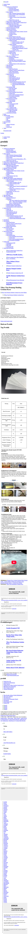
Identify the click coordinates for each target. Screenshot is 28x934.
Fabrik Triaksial (12, 44)
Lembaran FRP (12, 107)
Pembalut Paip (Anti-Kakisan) (16, 59)
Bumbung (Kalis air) (14, 57)
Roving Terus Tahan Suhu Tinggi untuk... (14, 635)
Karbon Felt (12, 93)
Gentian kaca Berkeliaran (12, 6)
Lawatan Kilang (10, 116)
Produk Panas (4, 718)
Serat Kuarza (9, 67)
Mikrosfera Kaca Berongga (12, 23)
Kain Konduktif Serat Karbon (16, 92)
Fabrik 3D (11, 75)
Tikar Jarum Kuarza (13, 71)
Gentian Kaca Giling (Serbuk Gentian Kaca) (16, 22)
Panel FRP (11, 105)
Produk (5, 5)
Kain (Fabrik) (12, 89)
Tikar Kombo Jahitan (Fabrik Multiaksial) (15, 38)
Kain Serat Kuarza (13, 69)
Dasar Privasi (24, 718)
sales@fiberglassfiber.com (13, 675)
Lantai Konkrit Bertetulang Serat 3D (17, 81)
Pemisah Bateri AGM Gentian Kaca (17, 63)
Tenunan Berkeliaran (11, 29)
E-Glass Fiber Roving (20, 720)
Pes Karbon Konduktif (14, 96)
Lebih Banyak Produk (11, 112)
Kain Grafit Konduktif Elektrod (16, 94)
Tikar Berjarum (9, 65)
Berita (4, 114)
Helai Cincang (9, 12)
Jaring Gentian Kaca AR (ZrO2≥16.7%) (13, 661)
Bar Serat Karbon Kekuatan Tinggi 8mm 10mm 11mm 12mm (14, 652)
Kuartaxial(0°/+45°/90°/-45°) (15, 50)
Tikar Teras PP (12, 53)
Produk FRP (9, 102)
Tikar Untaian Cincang (11, 30)
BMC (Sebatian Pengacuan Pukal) (17, 13)
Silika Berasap (12, 111)
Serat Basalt (9, 66)
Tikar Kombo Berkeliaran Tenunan (17, 39)
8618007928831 (7, 753)
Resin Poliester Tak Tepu (15, 36)
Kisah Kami (9, 127)
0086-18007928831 (7, 731)
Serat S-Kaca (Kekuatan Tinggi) (13, 21)
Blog (4, 123)
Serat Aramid (12, 101)
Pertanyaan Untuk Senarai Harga (8, 715)
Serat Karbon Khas (10, 90)
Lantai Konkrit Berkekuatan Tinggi (17, 218)
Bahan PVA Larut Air (14, 19)
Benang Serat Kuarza (14, 72)
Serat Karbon (12, 99)
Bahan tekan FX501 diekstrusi (15, 667)
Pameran (8, 120)
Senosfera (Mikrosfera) (14, 26)
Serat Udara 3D (12, 80)
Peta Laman (10, 718)
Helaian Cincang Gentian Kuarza (16, 70)
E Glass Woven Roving (13, 719)
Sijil (7, 119)
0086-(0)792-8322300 (12, 674)
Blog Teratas (17, 718)
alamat (4, 672)
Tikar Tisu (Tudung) (10, 56)
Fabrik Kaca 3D (10, 74)
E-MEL (5, 675)
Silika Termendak (13, 110)
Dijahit (10, 35)
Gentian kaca (5, 720)
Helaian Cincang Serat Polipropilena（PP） (16, 159)
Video (4, 128)
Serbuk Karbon (12, 97)
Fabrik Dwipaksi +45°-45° (18, 41)
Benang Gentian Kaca (14, 10)
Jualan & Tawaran (10, 124)
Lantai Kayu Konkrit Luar (18, 83)
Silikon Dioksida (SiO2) (11, 109)
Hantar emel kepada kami (6, 321)
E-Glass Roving (4, 719)
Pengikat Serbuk (13, 34)
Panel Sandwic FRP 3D (14, 78)
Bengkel (8, 118)
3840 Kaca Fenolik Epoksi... (14, 254)
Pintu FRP (11, 106)
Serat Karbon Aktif (10, 87)
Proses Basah (12, 15)
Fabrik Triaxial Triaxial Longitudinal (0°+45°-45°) (18, 46)
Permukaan (11, 58)
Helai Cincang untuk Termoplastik (17, 14)
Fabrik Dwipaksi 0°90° (17, 43)
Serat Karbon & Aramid (11, 98)
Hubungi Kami (6, 121)
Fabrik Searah (12, 52)
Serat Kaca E (12, 720)
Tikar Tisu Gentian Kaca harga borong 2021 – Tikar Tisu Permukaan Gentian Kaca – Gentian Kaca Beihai (18, 202)
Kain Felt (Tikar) (13, 88)
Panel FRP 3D (12, 76)
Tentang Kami (6, 115)
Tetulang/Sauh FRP (13, 103)
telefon (5, 674)
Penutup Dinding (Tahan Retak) (13, 205)
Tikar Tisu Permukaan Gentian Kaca (15, 584)
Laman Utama (6, 4)
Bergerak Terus (12, 8)
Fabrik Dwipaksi (13, 40)
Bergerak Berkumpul (14, 9)
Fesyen (8, 125)
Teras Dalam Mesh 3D (14, 79)
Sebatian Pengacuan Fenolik (12, 27)
